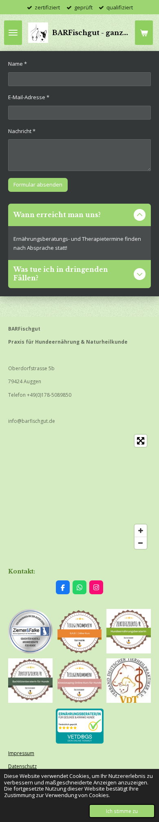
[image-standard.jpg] (30, 680)
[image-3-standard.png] (79, 680)
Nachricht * (21, 131)
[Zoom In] (141, 530)
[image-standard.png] (128, 631)
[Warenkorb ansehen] (144, 32)
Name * (17, 63)
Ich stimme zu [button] (122, 811)
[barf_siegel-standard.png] (79, 631)
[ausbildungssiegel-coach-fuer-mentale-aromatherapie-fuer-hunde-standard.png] (30, 631)
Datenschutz (22, 766)
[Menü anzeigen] (13, 32)
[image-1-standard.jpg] (128, 680)
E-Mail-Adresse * (28, 97)
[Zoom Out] (141, 543)
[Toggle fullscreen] (141, 441)
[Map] (79, 492)
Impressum (21, 753)
